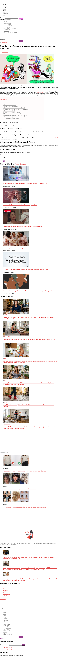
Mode (4, 10)
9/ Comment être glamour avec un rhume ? (14, 117)
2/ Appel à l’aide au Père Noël (10, 106)
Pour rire (6, 31)
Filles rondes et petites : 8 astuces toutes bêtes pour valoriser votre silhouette (24, 471)
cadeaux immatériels (53, 137)
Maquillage (9, 25)
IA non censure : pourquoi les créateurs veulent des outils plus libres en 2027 (25, 183)
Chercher (21, 19)
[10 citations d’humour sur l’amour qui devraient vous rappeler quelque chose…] (30, 259)
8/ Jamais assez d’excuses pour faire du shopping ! (16, 115)
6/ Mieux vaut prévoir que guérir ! (12, 112)
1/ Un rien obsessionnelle (9, 105)
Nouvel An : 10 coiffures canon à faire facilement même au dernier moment (24, 507)
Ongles (8, 27)
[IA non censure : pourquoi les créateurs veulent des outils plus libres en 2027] (30, 173)
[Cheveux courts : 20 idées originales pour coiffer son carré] (30, 479)
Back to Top (3, 599)
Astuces (5, 6)
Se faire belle (8, 23)
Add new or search (4, 644)
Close (2, 638)
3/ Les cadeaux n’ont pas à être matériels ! (14, 108)
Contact (4, 591)
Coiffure (5, 12)
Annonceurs (5, 590)
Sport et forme (7, 336)
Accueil (5, 4)
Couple (4, 7)
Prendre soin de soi (10, 28)
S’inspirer (7, 29)
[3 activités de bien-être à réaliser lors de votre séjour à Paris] (30, 195)
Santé (4, 9)
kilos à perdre (40, 92)
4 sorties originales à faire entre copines (14, 248)
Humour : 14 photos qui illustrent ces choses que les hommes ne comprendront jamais (27, 291)
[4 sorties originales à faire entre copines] (30, 238)
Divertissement (20, 164)
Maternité (5, 13)
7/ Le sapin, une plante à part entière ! (12, 114)
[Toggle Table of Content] (1, 102)
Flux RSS (5, 595)
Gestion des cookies (7, 592)
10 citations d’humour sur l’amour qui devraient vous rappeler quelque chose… (26, 269)
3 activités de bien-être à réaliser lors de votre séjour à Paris (20, 205)
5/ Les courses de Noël (9, 111)
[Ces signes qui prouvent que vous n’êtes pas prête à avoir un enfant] (30, 216)
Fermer (1, 608)
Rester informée (9, 21)
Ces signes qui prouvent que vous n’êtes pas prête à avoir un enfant (22, 226)
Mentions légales (6, 594)
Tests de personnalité (10, 32)
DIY (4, 15)
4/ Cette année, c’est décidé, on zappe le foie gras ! (16, 109)
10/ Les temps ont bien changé (11, 118)
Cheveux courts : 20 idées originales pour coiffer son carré (19, 489)
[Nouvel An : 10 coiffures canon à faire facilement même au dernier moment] (30, 497)
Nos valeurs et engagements (9, 589)
